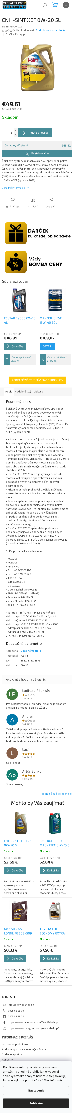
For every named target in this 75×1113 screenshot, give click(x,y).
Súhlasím (36, 1103)
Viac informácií (54, 1080)
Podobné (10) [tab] (23, 392)
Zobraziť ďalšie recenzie (56, 794)
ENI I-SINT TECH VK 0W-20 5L (17, 843)
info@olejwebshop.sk (21, 1005)
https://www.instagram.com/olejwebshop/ (33, 1028)
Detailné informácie (13, 188)
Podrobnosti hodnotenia (50, 30)
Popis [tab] (8, 392)
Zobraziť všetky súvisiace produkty (37, 380)
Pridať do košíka (38, 132)
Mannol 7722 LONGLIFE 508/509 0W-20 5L (18, 931)
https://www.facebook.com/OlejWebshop (33, 1022)
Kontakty (7, 1060)
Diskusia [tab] (39, 392)
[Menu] (66, 5)
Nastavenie (36, 1090)
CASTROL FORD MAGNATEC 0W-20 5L (55, 843)
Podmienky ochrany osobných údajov (24, 1050)
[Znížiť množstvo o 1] (16, 135)
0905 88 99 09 (16, 1011)
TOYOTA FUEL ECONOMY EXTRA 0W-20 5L (52, 931)
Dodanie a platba (12, 1055)
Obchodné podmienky (15, 1045)
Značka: (15, 34)
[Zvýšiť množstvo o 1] (16, 130)
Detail (47, 346)
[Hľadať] (45, 5)
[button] (20, 875)
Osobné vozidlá (31, 651)
